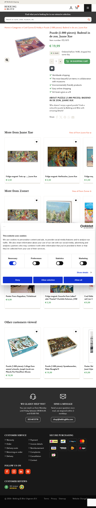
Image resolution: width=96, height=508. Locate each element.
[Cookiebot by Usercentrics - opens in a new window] (82, 226)
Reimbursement (37, 448)
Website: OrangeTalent (82, 499)
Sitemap (62, 499)
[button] (76, 7)
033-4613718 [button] (33, 419)
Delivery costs (12, 448)
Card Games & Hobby (32, 27)
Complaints (35, 452)
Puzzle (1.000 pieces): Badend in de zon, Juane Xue (65, 27)
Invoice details (36, 444)
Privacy (54, 499)
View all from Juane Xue (79, 133)
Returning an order (14, 452)
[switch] (36, 263)
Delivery (9, 456)
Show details (82, 272)
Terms (46, 499)
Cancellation (35, 456)
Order (8, 444)
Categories (16, 27)
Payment (34, 440)
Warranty (10, 440)
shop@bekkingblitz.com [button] (63, 419)
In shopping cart (79, 61)
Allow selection (48, 280)
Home (7, 27)
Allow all (78, 280)
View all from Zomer (81, 191)
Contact (33, 460)
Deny (17, 280)
